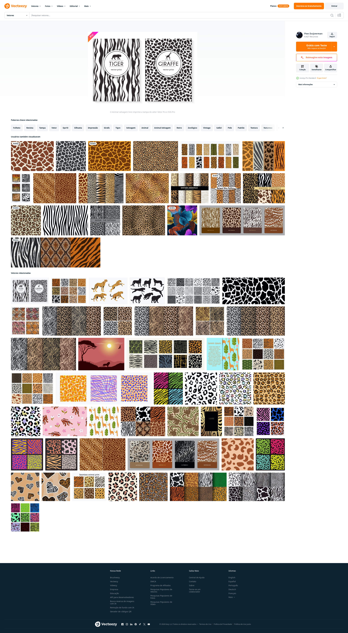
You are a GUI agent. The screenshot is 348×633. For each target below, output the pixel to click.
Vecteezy (114, 581)
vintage (206, 127)
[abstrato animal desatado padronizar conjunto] (27, 454)
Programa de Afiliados (160, 585)
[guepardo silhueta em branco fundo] (147, 291)
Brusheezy (115, 577)
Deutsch (232, 589)
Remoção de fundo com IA (122, 607)
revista (29, 127)
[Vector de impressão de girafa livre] (32, 156)
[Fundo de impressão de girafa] (109, 156)
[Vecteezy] (15, 6)
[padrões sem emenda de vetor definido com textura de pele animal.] (226, 188)
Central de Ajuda (196, 577)
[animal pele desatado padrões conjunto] (61, 454)
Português (233, 585)
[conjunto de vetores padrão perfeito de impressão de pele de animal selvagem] (270, 454)
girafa (107, 127)
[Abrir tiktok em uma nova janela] (140, 624)
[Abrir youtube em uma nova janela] (149, 624)
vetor (54, 127)
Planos (273, 6)
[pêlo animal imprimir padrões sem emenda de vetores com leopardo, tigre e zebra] (190, 188)
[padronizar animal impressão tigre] (238, 454)
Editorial (74, 6)
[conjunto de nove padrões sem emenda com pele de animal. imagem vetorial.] (239, 421)
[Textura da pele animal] (21, 188)
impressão (93, 127)
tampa (42, 127)
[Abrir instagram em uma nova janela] (127, 624)
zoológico (192, 127)
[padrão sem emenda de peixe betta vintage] (182, 220)
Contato (192, 581)
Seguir (332, 36)
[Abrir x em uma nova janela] (144, 624)
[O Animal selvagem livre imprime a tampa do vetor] (30, 291)
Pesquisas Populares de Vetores (161, 590)
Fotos (47, 6)
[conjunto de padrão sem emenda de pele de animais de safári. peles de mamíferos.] (210, 156)
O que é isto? (322, 78)
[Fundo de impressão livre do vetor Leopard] (147, 188)
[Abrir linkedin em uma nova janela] (131, 624)
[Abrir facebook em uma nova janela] (122, 624)
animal (145, 127)
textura (254, 127)
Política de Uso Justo (242, 624)
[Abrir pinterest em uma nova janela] (136, 624)
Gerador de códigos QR (120, 611)
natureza (268, 127)
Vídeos (60, 6)
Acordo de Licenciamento (162, 577)
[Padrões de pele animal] (263, 156)
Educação (114, 593)
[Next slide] (280, 128)
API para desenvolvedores (122, 597)
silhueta (78, 127)
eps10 (65, 127)
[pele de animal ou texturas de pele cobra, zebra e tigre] (55, 252)
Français (232, 593)
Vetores (34, 6)
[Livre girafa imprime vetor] (54, 188)
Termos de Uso (205, 624)
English (231, 577)
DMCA (153, 581)
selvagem (131, 127)
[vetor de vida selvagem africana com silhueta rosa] (101, 354)
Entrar (334, 6)
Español (232, 581)
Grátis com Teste (316, 46)
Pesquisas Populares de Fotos (161, 596)
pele (230, 127)
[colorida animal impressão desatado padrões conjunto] (270, 421)
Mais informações (305, 84)
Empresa (114, 589)
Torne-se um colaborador (194, 590)
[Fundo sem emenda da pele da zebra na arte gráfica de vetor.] (65, 220)
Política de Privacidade (223, 624)
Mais (86, 6)
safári (219, 127)
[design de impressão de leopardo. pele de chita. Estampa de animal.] (155, 156)
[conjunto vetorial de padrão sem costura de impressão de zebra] (168, 388)
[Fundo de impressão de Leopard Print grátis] (143, 220)
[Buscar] (332, 15)
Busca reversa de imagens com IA (122, 602)
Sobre (191, 585)
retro (179, 127)
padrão (241, 127)
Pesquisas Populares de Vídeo (161, 603)
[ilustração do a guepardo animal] (108, 291)
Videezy (113, 585)
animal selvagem (162, 127)
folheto (16, 127)
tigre (118, 127)
